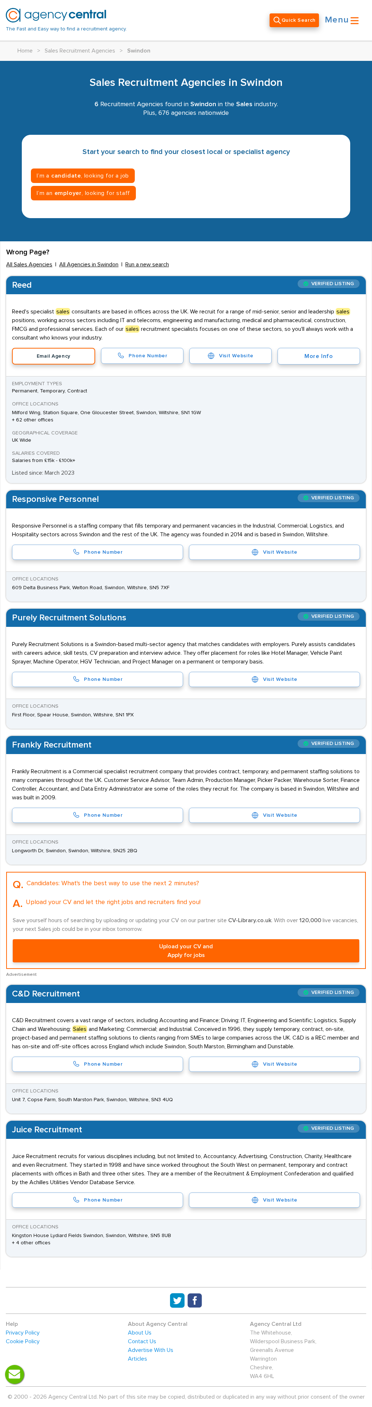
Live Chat (14, 1374)
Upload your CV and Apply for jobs (186, 951)
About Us (139, 1333)
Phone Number (148, 355)
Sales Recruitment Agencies (80, 51)
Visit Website (236, 355)
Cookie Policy (23, 1341)
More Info (318, 356)
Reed (22, 285)
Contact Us (142, 1341)
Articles (137, 1359)
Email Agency (53, 356)
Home (25, 51)
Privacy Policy (23, 1333)
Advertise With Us (150, 1350)
